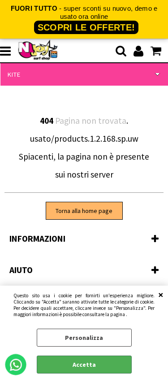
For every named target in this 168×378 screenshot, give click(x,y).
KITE (13, 74)
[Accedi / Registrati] (139, 51)
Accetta (84, 365)
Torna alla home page (84, 211)
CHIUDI (161, 294)
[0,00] (157, 51)
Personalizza (84, 338)
